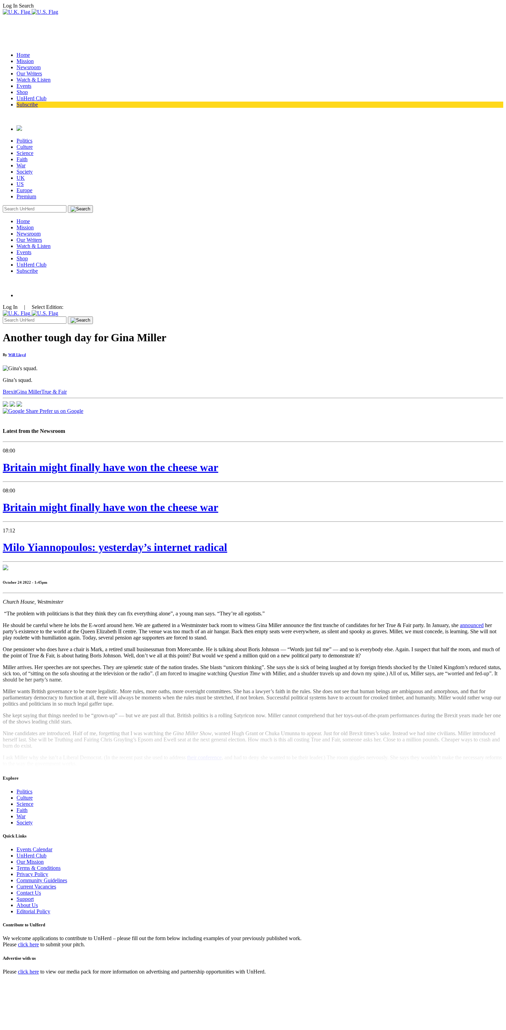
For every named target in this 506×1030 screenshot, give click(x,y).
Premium (26, 196)
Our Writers (29, 73)
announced (472, 625)
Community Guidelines (42, 880)
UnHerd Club (31, 98)
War (21, 165)
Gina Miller (28, 392)
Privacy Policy (32, 874)
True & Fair (54, 392)
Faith (22, 159)
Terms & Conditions (39, 868)
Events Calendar (34, 849)
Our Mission (30, 862)
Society (25, 172)
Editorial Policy (33, 911)
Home (23, 55)
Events (24, 86)
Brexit (9, 392)
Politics (24, 141)
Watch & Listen (34, 80)
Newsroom (29, 67)
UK (21, 178)
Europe (24, 190)
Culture (25, 147)
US (20, 184)
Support (25, 899)
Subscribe (27, 104)
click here (28, 944)
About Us (27, 905)
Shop (22, 92)
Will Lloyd (17, 355)
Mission (25, 61)
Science (25, 153)
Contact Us (29, 893)
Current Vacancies (36, 886)
